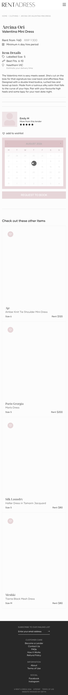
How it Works (33, 652)
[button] (13, 133)
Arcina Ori (13, 27)
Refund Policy (34, 655)
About (34, 665)
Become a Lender (34, 643)
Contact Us (34, 646)
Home (4, 16)
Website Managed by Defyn (34, 692)
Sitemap (36, 689)
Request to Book (34, 195)
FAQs (34, 649)
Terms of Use (34, 668)
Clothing (13, 16)
